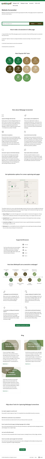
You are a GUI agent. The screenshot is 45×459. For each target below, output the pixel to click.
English (41, 457)
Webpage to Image (24, 3)
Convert (39, 23)
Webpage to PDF (16, 3)
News (36, 457)
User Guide (32, 457)
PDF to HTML (15, 5)
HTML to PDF (37, 3)
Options (32, 23)
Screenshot (31, 3)
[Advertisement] (22, 18)
